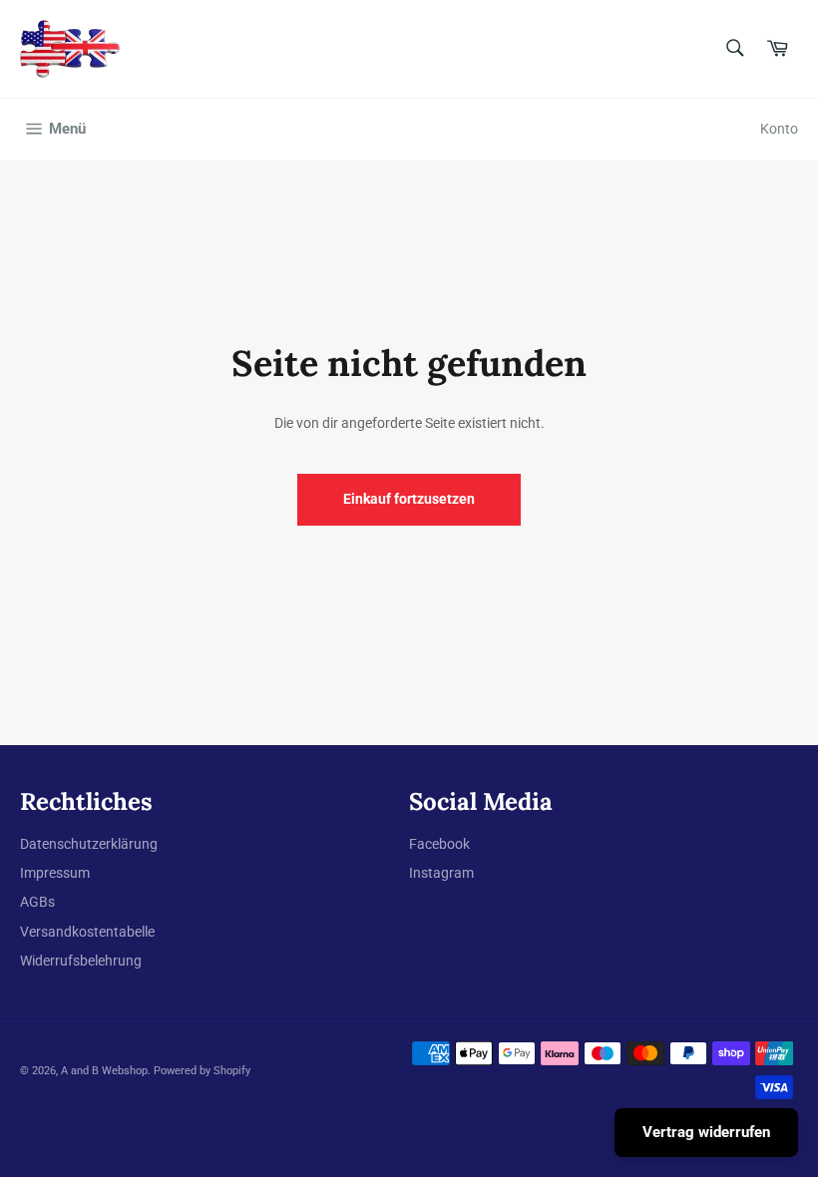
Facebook (439, 844)
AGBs (37, 902)
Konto (779, 129)
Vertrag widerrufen (706, 1132)
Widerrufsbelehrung (81, 961)
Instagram (441, 873)
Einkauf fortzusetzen (409, 499)
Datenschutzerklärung (89, 844)
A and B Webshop (104, 1070)
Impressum (55, 873)
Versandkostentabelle (87, 932)
